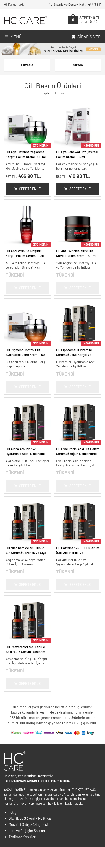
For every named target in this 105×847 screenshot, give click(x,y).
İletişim (14, 812)
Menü (16, 36)
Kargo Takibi (16, 4)
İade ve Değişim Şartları (27, 830)
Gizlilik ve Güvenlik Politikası (30, 818)
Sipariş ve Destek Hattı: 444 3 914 (77, 4)
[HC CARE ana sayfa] (25, 20)
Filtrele (27, 65)
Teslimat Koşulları (22, 836)
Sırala (78, 65)
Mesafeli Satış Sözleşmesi (28, 824)
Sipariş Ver (89, 36)
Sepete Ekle (30, 189)
